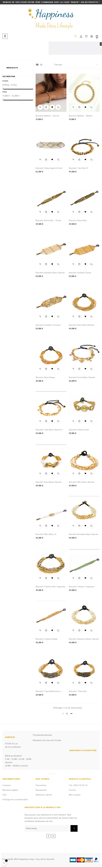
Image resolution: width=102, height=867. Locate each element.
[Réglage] (91, 36)
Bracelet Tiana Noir (78, 691)
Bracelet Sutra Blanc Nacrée (82, 377)
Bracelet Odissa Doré (79, 429)
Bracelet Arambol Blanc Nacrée (50, 272)
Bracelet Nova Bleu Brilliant (81, 325)
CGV (4, 795)
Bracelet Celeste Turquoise (81, 586)
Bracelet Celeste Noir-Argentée (50, 586)
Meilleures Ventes (44, 795)
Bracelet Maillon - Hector (47, 115)
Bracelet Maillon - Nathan (80, 115)
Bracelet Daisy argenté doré (49, 168)
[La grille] (37, 64)
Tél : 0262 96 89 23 (78, 785)
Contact (72, 790)
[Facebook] (48, 836)
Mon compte (74, 795)
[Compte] (81, 36)
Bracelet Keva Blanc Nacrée (48, 482)
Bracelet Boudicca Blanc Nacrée (84, 639)
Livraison (6, 785)
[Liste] (41, 64)
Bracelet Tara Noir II (78, 168)
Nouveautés (41, 790)
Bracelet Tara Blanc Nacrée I (49, 429)
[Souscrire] (74, 828)
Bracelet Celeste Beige (47, 639)
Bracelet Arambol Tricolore (48, 325)
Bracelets (12, 68)
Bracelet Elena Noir (78, 220)
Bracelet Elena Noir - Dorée (48, 220)
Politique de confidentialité (15, 799)
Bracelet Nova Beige (45, 377)
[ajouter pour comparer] (58, 107)
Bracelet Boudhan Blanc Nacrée (83, 534)
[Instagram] (53, 836)
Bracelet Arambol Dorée (80, 272)
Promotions (41, 785)
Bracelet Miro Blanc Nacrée (81, 482)
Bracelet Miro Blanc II (46, 534)
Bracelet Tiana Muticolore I (48, 691)
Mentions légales (10, 790)
